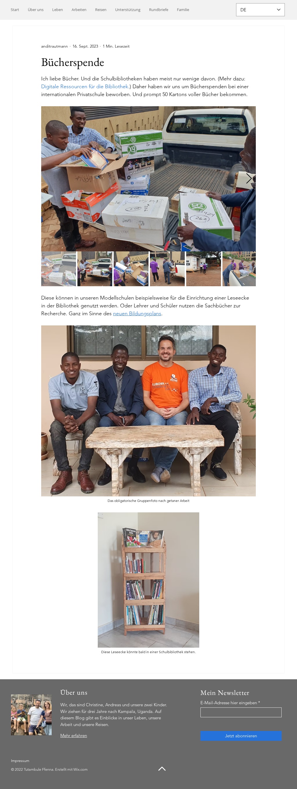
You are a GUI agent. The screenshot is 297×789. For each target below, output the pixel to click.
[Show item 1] (58, 268)
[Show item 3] (131, 268)
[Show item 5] (203, 268)
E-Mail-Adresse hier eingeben (228, 702)
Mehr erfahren (73, 735)
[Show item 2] (94, 268)
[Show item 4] (167, 268)
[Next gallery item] (249, 179)
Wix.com (80, 769)
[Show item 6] (239, 268)
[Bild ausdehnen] (148, 178)
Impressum (20, 761)
